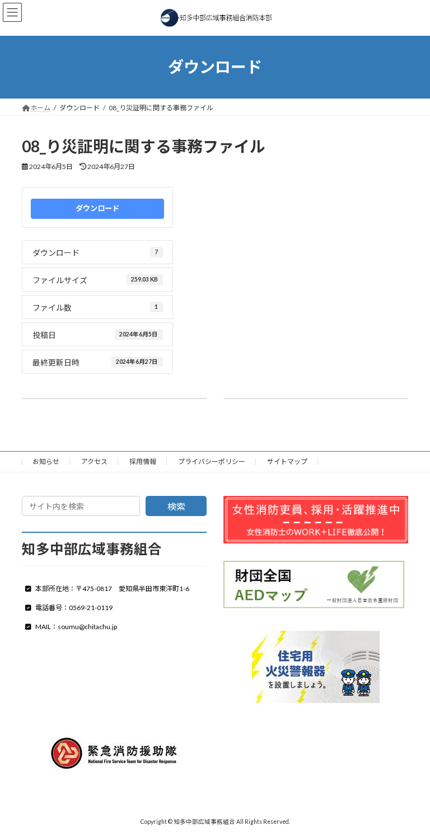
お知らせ (45, 461)
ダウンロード (97, 208)
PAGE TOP (409, 802)
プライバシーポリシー (211, 461)
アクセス (94, 461)
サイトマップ (287, 461)
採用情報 (142, 461)
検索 (176, 506)
